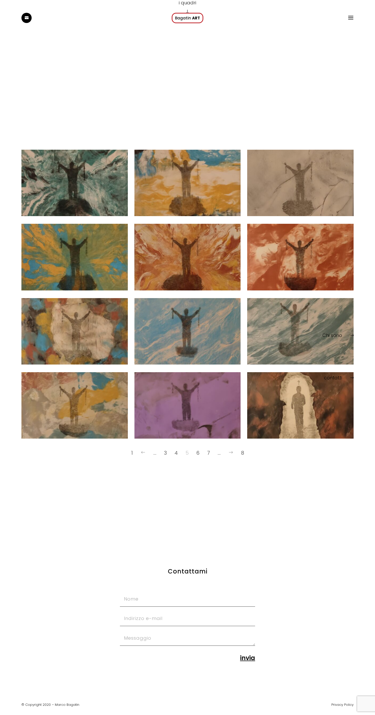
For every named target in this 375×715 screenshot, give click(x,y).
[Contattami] (26, 18)
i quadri (333, 356)
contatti (333, 377)
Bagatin (187, 18)
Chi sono (332, 335)
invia (247, 658)
